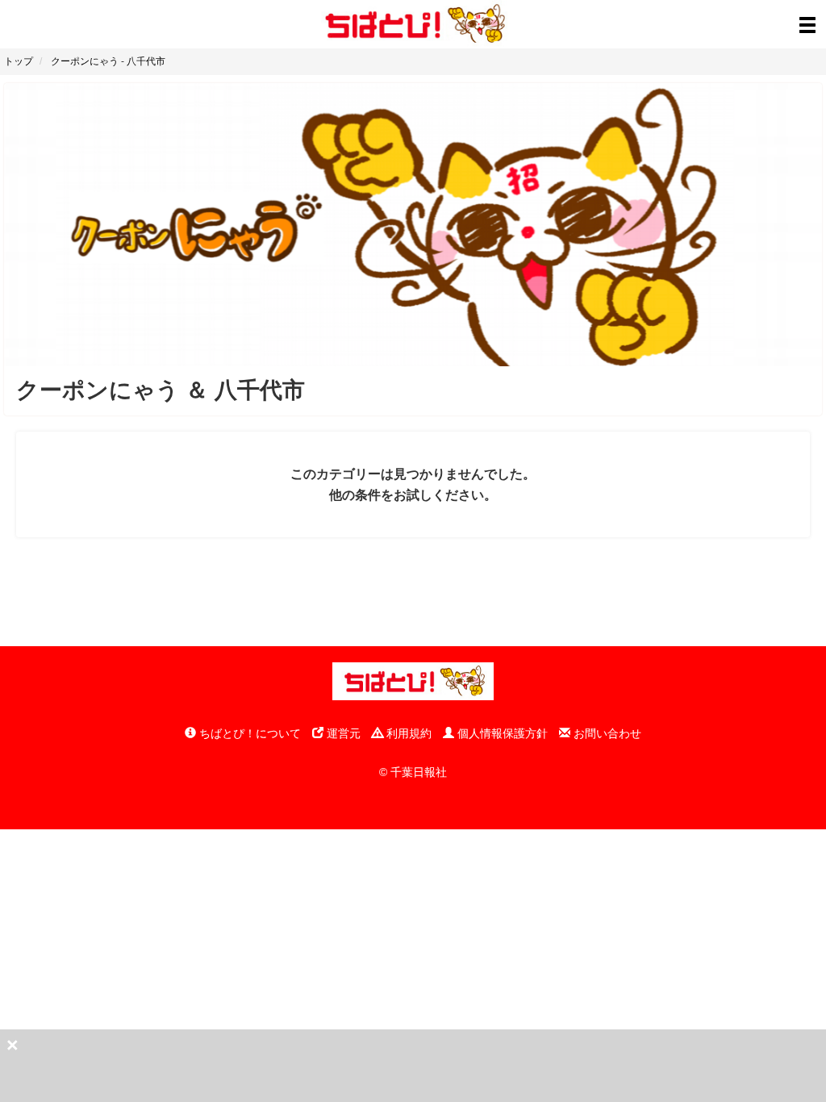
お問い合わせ (605, 733)
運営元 (342, 733)
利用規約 (407, 733)
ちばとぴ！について (248, 733)
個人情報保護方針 (501, 733)
